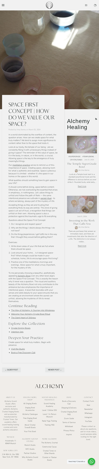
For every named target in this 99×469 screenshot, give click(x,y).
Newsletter (88, 409)
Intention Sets (17, 332)
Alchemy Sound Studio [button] (30, 440)
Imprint (69, 435)
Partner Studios (30, 453)
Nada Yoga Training (49, 421)
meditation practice (21, 165)
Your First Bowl (30, 431)
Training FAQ (49, 425)
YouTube (88, 421)
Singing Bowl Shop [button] (30, 398)
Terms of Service (69, 422)
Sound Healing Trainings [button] (49, 398)
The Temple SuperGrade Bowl (82, 165)
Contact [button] (88, 397)
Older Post (11, 370)
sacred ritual (46, 198)
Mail (88, 405)
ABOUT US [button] (10, 397)
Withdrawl (69, 426)
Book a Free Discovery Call (23, 352)
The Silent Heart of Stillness (23, 318)
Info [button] (69, 397)
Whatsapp (88, 413)
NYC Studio (30, 449)
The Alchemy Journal (49, 443)
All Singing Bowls (30, 404)
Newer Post (55, 370)
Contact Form (88, 401)
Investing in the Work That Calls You (82, 222)
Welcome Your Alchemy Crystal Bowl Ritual (30, 314)
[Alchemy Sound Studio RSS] (96, 119)
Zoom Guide (69, 418)
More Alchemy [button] (49, 439)
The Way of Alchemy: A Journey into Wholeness (33, 310)
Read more (82, 186)
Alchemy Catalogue (30, 414)
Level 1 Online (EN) (49, 410)
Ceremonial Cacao (49, 447)
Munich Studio (30, 445)
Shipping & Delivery (68, 408)
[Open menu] (5, 5)
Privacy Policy (69, 431)
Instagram (88, 417)
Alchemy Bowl (24, 276)
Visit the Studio (18, 349)
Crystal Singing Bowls (20, 328)
